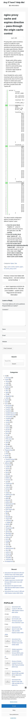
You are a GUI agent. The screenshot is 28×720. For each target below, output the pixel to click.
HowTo (7, 400)
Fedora (7, 426)
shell (7, 442)
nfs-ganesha (9, 528)
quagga (8, 541)
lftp (6, 513)
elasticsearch (9, 494)
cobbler (8, 485)
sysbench (8, 552)
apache (8, 468)
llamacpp (8, 377)
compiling (8, 418)
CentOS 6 (8, 407)
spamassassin (9, 548)
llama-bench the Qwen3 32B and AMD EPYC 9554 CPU (18, 673)
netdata (8, 522)
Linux (6, 403)
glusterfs (8, 500)
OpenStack (9, 533)
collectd (8, 487)
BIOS (7, 388)
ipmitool (8, 507)
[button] (25, 687)
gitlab (7, 498)
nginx (12, 263)
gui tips (7, 431)
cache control (11, 266)
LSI (6, 394)
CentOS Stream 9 (10, 414)
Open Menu (15, 5)
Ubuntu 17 (8, 448)
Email (4, 335)
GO (6, 452)
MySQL (8, 524)
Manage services (13, 701)
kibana (7, 511)
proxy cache (13, 268)
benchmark (9, 405)
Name (4, 329)
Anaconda (8, 465)
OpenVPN (8, 535)
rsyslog (7, 546)
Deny (14, 710)
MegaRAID (9, 396)
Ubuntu (8, 446)
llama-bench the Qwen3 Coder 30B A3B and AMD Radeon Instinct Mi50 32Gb (14, 587)
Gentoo (8, 427)
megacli (8, 518)
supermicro (9, 461)
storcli (7, 550)
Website (4, 341)
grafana (8, 502)
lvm (6, 435)
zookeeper (8, 559)
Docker (7, 489)
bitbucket (8, 476)
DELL (7, 390)
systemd (8, 555)
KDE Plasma (9, 509)
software (7, 463)
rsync (7, 544)
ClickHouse (9, 483)
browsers (8, 479)
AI (5, 375)
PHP (7, 453)
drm (7, 491)
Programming (8, 450)
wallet (7, 385)
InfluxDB (8, 505)
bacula (7, 472)
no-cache (6, 268)
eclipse (7, 492)
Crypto (6, 379)
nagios (7, 526)
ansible (8, 466)
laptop (7, 392)
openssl (8, 531)
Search (14, 363)
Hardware (7, 387)
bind (7, 474)
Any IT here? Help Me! (14, 2)
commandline (9, 416)
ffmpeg (7, 496)
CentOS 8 (8, 411)
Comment (5, 309)
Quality (7, 455)
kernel (7, 433)
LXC (7, 515)
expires (17, 266)
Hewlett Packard (10, 459)
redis (7, 542)
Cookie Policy (13, 718)
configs (7, 420)
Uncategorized (9, 561)
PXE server (9, 439)
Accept (14, 706)
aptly (7, 470)
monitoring (8, 520)
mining (7, 381)
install (6, 401)
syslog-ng (8, 554)
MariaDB (8, 517)
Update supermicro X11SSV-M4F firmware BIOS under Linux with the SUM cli (14, 582)
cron (7, 424)
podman (8, 537)
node (7, 383)
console (8, 422)
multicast (8, 437)
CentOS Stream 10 (11, 413)
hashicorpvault (10, 504)
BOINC (7, 478)
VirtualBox (8, 557)
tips (16, 263)
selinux (7, 440)
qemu (7, 539)
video (7, 398)
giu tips (7, 429)
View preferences (14, 714)
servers (7, 457)
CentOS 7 (8, 409)
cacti (7, 481)
